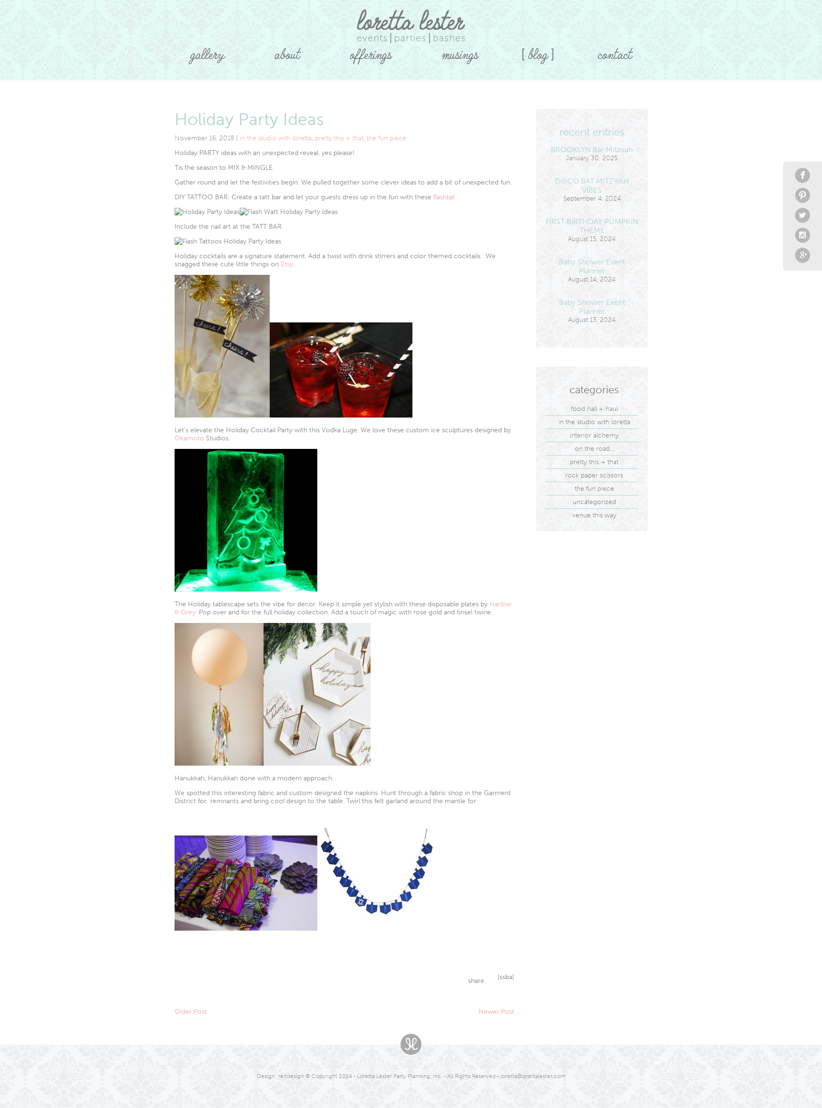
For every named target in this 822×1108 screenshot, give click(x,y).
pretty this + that (339, 138)
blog (538, 51)
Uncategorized (594, 502)
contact (614, 51)
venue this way (594, 515)
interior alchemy (594, 435)
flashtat (444, 197)
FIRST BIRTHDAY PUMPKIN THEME (592, 226)
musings (459, 51)
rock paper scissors (594, 475)
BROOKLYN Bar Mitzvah (592, 149)
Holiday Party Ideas (249, 119)
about (287, 51)
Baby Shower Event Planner (592, 266)
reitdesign (291, 1076)
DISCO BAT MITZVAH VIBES (592, 185)
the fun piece (386, 138)
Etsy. (287, 264)
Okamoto (189, 438)
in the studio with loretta (276, 138)
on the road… (594, 449)
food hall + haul (594, 409)
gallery (207, 51)
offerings (370, 51)
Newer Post (496, 1012)
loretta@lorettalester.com (533, 1076)
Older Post (191, 1012)
